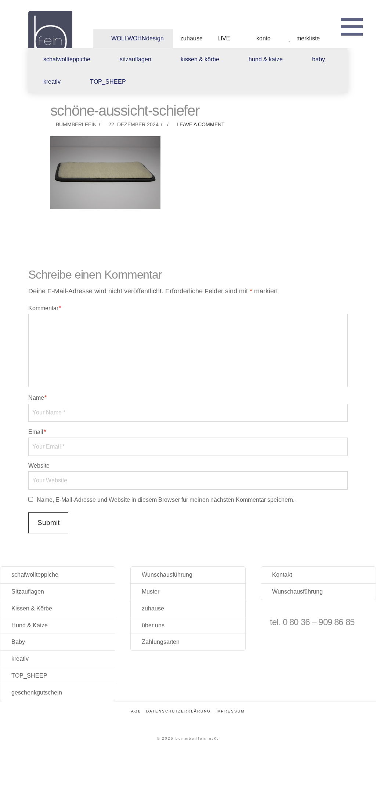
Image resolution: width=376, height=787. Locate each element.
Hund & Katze (29, 625)
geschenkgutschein (36, 692)
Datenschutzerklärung (178, 711)
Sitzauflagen (27, 591)
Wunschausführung (167, 575)
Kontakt (282, 575)
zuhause (153, 608)
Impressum (230, 711)
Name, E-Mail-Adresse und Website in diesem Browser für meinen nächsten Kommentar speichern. (165, 500)
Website (39, 466)
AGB (136, 711)
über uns (153, 625)
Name (37, 398)
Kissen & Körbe (31, 608)
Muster (150, 591)
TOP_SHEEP (29, 675)
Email (37, 432)
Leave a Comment (200, 124)
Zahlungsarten (161, 642)
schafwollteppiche (34, 575)
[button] (351, 25)
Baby (18, 642)
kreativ (20, 659)
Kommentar (44, 308)
